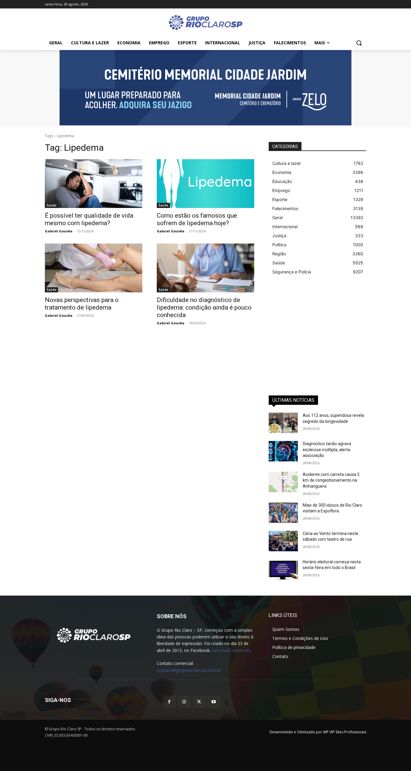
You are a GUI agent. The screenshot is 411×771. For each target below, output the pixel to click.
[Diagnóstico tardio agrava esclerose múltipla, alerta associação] (283, 451)
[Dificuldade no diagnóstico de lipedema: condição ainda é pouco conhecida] (205, 268)
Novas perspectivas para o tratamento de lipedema (82, 303)
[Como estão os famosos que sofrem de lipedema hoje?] (205, 183)
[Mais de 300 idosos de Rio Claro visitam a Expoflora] (283, 512)
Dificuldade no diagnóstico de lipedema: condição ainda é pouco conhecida (204, 307)
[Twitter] (199, 702)
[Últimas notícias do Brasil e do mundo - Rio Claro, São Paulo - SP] (93, 635)
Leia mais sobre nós (231, 650)
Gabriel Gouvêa (59, 231)
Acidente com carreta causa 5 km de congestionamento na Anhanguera (331, 480)
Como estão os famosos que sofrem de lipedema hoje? (197, 219)
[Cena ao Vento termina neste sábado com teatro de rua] (283, 541)
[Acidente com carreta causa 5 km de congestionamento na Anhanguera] (283, 482)
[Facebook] (169, 702)
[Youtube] (214, 702)
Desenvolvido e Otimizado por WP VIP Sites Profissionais (318, 732)
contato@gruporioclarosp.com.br (189, 670)
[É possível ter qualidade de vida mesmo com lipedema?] (93, 183)
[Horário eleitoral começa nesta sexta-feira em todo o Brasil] (283, 569)
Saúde (51, 205)
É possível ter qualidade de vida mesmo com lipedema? (89, 219)
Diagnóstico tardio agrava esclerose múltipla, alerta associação (327, 449)
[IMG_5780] (205, 87)
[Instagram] (184, 702)
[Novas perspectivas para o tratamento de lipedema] (93, 268)
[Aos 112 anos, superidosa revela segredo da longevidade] (283, 423)
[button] (359, 43)
